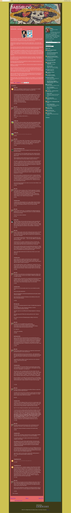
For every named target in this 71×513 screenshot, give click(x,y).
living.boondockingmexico (18, 148)
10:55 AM (15, 254)
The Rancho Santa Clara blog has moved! (52, 99)
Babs (14, 106)
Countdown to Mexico (50, 72)
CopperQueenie (16, 459)
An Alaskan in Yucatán (51, 74)
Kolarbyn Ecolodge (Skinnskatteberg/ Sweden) (52, 114)
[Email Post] (22, 82)
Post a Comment (15, 493)
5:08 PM (15, 429)
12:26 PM (15, 269)
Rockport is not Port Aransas (51, 111)
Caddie (15, 120)
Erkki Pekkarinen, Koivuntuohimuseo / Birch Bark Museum (53, 58)
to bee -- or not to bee (50, 91)
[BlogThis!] (25, 82)
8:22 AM (15, 216)
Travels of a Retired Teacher (51, 50)
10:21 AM (15, 227)
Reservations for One (50, 110)
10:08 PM (15, 332)
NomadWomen (49, 84)
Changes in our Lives (50, 69)
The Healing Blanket (50, 82)
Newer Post (13, 498)
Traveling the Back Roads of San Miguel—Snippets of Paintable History (53, 106)
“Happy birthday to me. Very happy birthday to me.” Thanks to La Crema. (52, 67)
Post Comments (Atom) (18, 500)
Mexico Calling (49, 107)
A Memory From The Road (51, 64)
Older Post (41, 498)
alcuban (15, 219)
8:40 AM (15, 397)
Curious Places (49, 113)
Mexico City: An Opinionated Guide (53, 101)
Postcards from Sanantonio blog (52, 52)
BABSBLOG (21, 7)
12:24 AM (15, 462)
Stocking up (49, 73)
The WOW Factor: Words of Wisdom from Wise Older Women (52, 81)
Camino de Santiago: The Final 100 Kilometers (52, 89)
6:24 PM (15, 145)
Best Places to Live (50, 108)
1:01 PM (15, 491)
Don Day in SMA (50, 66)
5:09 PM (15, 135)
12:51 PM (15, 103)
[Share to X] (26, 82)
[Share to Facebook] (27, 82)
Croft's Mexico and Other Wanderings (51, 63)
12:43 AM (15, 477)
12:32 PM (15, 420)
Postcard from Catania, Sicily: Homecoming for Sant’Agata (51, 54)
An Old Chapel (49, 51)
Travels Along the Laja (50, 104)
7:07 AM (15, 205)
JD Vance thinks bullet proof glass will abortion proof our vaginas (53, 79)
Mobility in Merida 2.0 (50, 70)
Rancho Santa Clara (50, 98)
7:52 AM (15, 455)
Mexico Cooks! (49, 93)
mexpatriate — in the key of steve (52, 90)
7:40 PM (15, 318)
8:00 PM (15, 197)
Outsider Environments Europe (52, 56)
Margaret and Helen (50, 77)
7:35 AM (15, 384)
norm (15, 87)
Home (27, 498)
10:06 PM (15, 361)
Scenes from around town (51, 60)
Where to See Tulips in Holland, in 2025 (53, 85)
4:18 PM (15, 283)
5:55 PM (15, 300)
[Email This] (24, 82)
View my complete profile (50, 38)
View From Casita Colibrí (51, 59)
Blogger (48, 509)
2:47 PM (15, 129)
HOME (48, 102)
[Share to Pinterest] (28, 82)
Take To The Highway (50, 87)
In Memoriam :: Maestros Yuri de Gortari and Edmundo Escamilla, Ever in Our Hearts (53, 95)
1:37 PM (15, 117)
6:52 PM (15, 185)
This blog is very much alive (51, 75)
